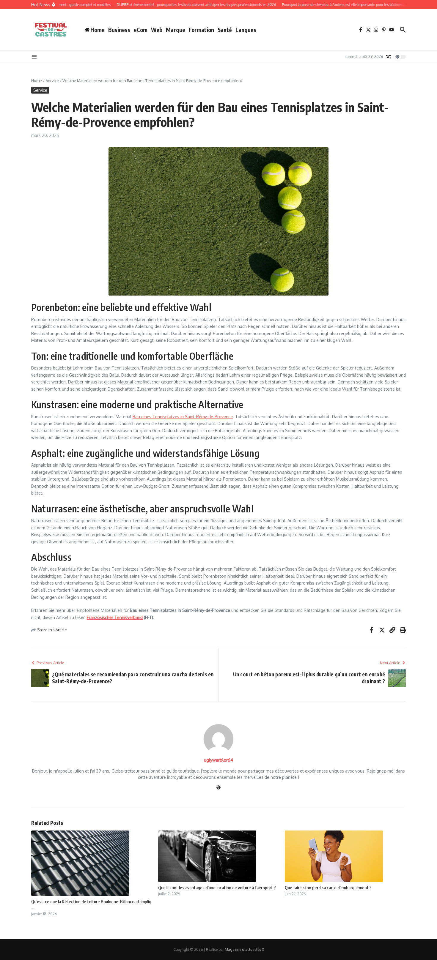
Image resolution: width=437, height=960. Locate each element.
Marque (175, 29)
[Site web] (218, 787)
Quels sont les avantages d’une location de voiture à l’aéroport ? (217, 887)
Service (52, 80)
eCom (140, 29)
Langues (245, 29)
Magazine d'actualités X (244, 949)
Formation (201, 29)
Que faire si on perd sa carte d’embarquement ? (328, 887)
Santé (225, 29)
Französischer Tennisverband (115, 617)
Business (119, 29)
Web (156, 29)
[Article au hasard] (388, 56)
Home (36, 80)
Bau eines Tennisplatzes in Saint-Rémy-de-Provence (183, 416)
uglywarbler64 (218, 760)
